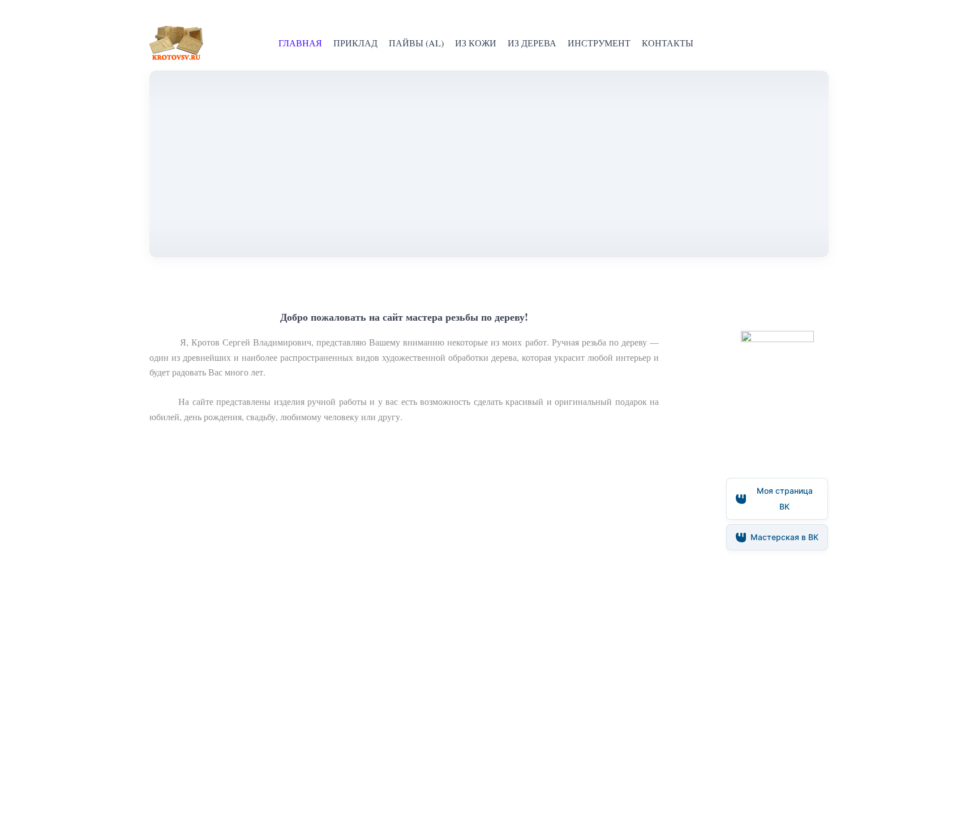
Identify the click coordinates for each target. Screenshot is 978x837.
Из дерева (532, 43)
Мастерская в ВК (784, 537)
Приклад (355, 43)
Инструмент (599, 43)
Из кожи (475, 43)
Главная (300, 43)
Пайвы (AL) (416, 43)
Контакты (667, 43)
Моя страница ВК (785, 498)
